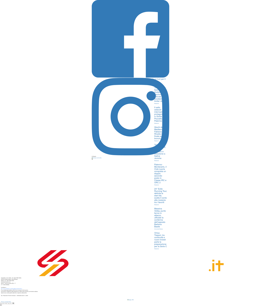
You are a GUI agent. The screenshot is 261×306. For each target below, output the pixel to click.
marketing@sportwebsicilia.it (16, 288)
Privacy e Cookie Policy (6, 301)
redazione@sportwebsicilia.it (12, 287)
